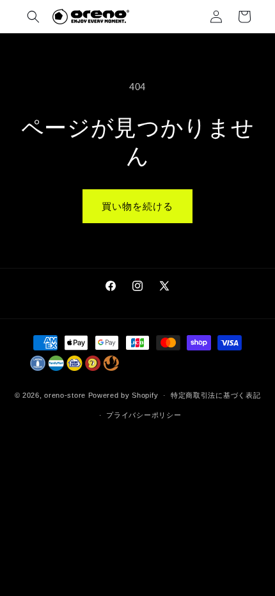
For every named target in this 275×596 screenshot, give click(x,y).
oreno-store (65, 395)
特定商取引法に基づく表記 (215, 395)
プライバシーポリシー (143, 415)
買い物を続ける (137, 206)
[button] (33, 17)
